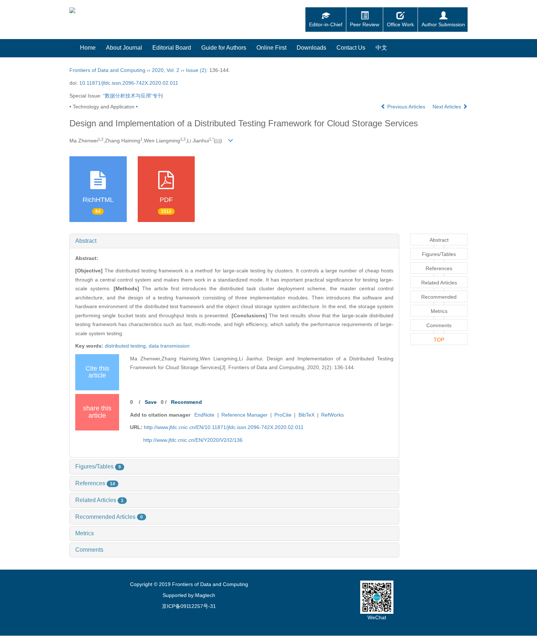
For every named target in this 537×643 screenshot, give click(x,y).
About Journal (124, 48)
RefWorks (332, 415)
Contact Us (350, 48)
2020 (158, 70)
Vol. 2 (173, 70)
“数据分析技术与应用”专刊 (133, 96)
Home (88, 48)
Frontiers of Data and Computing (107, 70)
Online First (271, 48)
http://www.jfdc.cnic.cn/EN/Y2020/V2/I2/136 (193, 440)
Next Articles (447, 107)
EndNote (204, 415)
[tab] (234, 241)
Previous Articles (406, 107)
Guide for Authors (223, 48)
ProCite (283, 415)
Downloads (311, 48)
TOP (439, 339)
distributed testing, (127, 346)
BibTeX (306, 415)
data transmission (169, 346)
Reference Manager (244, 415)
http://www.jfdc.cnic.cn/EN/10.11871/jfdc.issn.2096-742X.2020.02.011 (224, 427)
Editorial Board (171, 48)
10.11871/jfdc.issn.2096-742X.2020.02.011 (128, 83)
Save (151, 402)
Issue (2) (196, 70)
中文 (381, 48)
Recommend (186, 402)
